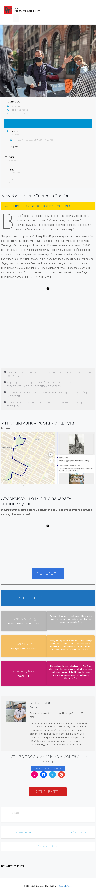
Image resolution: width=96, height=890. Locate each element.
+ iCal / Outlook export (77, 832)
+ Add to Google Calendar (20, 832)
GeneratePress (65, 886)
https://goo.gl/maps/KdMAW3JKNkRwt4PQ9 (35, 140)
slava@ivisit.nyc (22, 114)
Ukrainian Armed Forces (56, 205)
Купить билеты (48, 791)
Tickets (48, 123)
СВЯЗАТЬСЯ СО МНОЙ (48, 768)
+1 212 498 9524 (23, 110)
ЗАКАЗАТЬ (48, 574)
